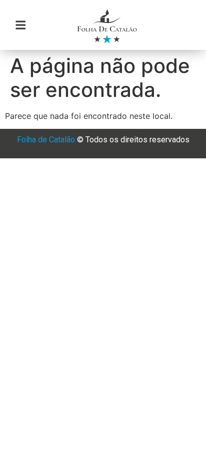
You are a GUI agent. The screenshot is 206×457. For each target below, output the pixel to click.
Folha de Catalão (46, 139)
